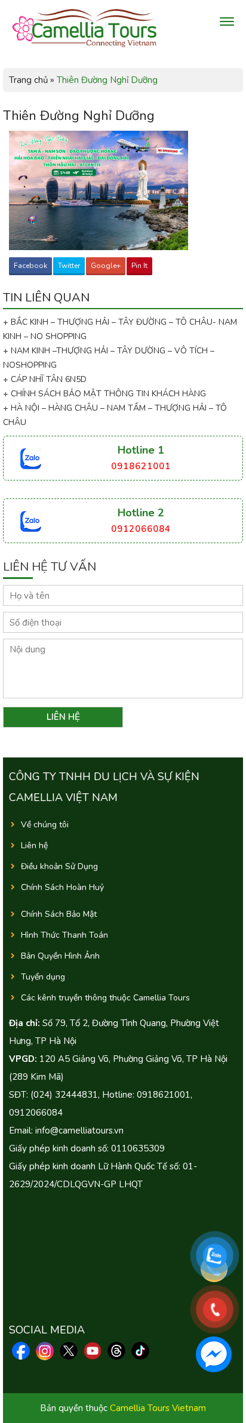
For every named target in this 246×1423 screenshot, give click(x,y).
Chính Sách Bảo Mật (59, 914)
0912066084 (141, 529)
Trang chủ (28, 80)
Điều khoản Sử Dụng (59, 866)
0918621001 (141, 466)
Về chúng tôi (45, 824)
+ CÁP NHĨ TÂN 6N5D (45, 379)
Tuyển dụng (43, 976)
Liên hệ (34, 845)
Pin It (139, 265)
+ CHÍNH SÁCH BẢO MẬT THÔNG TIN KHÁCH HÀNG (104, 393)
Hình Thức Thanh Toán (64, 935)
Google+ (106, 265)
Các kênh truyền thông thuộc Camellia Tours (105, 997)
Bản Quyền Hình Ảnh (60, 956)
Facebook (30, 265)
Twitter (69, 265)
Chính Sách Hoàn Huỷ (62, 887)
